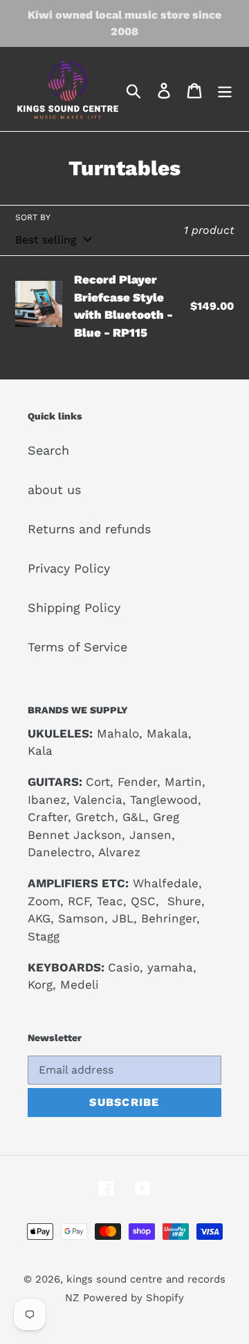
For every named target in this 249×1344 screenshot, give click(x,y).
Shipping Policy (74, 607)
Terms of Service (77, 647)
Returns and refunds (89, 529)
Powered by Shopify (133, 1298)
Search (48, 450)
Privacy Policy (69, 568)
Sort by (32, 217)
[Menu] (225, 89)
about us (54, 489)
